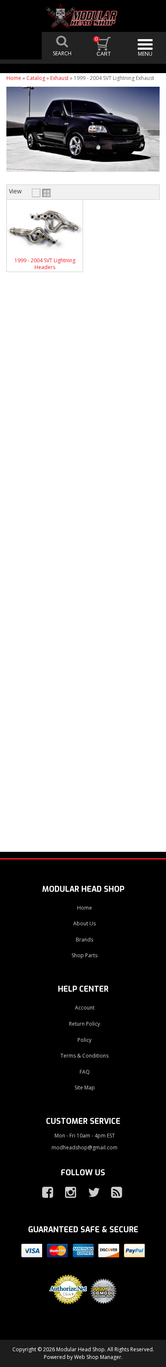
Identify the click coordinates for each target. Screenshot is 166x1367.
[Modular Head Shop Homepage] (83, 16)
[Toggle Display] (41, 193)
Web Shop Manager (97, 1357)
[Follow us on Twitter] (90, 1192)
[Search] (62, 46)
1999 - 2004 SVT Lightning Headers (44, 264)
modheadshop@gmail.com (84, 1147)
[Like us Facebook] (44, 1192)
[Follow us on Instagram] (67, 1192)
